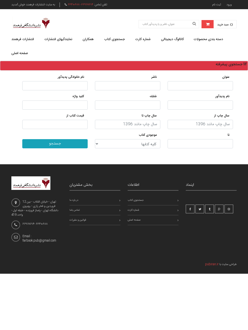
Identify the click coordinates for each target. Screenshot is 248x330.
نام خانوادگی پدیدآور (71, 77)
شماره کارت (143, 39)
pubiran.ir (212, 264)
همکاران (88, 39)
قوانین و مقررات (78, 220)
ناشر (154, 77)
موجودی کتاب (148, 135)
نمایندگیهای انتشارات (58, 39)
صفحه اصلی (19, 53)
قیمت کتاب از (75, 116)
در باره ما (74, 200)
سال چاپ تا (149, 116)
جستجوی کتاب (114, 39)
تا (228, 135)
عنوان (225, 77)
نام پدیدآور (222, 96)
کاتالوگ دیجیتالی (172, 39)
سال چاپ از (221, 116)
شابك (153, 96)
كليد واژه (78, 96)
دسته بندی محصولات (208, 39)
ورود (229, 4)
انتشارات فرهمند (22, 39)
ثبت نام (216, 4)
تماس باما (75, 210)
